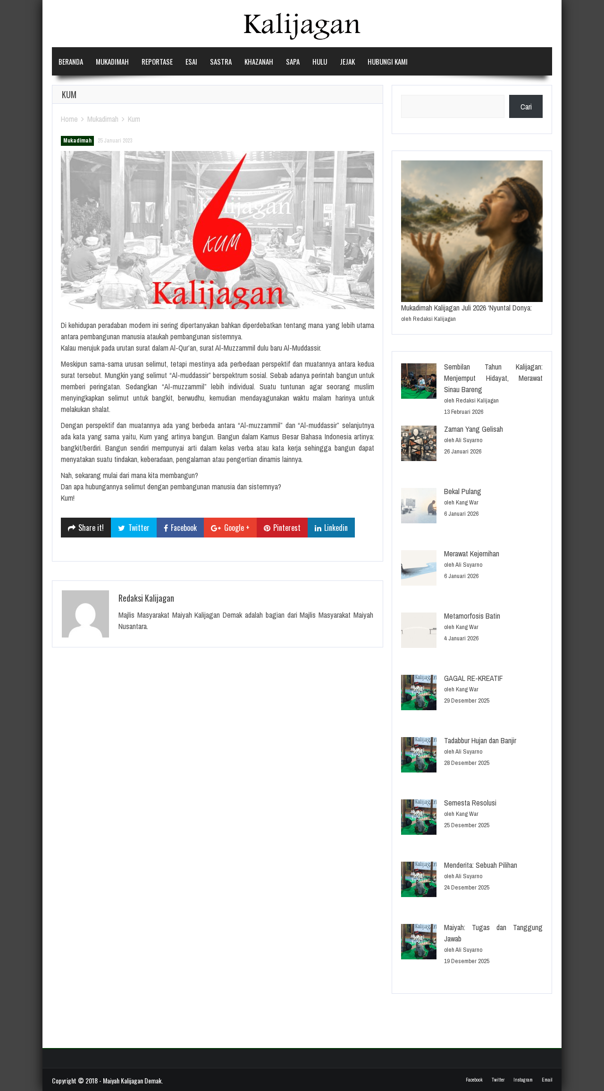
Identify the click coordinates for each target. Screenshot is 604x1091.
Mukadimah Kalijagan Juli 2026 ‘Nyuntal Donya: (466, 307)
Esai (191, 61)
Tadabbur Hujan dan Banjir (480, 740)
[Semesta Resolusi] (418, 818)
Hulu (319, 61)
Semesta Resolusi (470, 802)
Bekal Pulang (462, 491)
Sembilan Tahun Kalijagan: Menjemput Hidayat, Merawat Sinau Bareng (493, 377)
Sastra (221, 61)
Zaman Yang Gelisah (473, 429)
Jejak (347, 61)
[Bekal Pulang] (418, 507)
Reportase (157, 61)
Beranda (71, 61)
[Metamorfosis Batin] (418, 632)
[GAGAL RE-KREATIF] (418, 694)
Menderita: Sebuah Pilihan (480, 865)
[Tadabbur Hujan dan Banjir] (418, 756)
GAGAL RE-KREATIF (473, 678)
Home (69, 119)
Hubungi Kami (388, 61)
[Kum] (217, 230)
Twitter (498, 1080)
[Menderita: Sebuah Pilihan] (418, 881)
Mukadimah (112, 61)
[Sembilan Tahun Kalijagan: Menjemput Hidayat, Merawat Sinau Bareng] (418, 382)
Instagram (523, 1080)
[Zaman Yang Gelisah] (418, 445)
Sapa (293, 61)
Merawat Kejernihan (471, 553)
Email (547, 1080)
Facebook (474, 1080)
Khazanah (258, 61)
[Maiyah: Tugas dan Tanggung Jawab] (418, 943)
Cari (526, 106)
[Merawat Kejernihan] (418, 569)
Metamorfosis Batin (472, 616)
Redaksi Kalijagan (146, 598)
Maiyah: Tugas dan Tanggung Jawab (493, 933)
